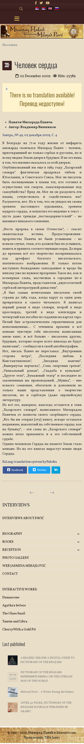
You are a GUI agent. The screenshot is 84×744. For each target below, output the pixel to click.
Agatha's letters (14, 605)
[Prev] (32, 492)
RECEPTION (11, 550)
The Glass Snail (13, 613)
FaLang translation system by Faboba (29, 462)
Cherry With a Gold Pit (19, 629)
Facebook (17, 470)
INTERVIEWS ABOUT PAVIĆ (23, 518)
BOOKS (7, 542)
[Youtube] (47, 3)
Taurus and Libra (14, 621)
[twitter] (41, 3)
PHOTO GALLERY (15, 558)
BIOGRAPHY (12, 534)
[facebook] (36, 3)
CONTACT (10, 574)
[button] (68, 534)
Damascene (10, 597)
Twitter (41, 470)
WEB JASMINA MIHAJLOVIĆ (24, 566)
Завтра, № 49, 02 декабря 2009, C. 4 (30, 135)
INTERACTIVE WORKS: (20, 589)
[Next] (52, 492)
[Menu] (17, 19)
